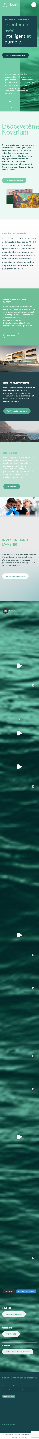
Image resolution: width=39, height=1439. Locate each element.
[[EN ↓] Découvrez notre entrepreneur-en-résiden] (19, 1204)
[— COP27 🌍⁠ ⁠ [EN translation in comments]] (19, 1137)
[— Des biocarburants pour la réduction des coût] (19, 901)
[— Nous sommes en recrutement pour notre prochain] (19, 968)
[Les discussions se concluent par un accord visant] (19, 699)
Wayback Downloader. (19, 1437)
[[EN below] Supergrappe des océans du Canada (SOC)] (19, 834)
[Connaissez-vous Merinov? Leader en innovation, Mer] (19, 800)
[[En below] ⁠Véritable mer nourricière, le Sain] (19, 1271)
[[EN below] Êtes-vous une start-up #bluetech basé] (19, 632)
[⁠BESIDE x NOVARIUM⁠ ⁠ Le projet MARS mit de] (19, 1103)
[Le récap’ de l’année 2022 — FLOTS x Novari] (19, 935)
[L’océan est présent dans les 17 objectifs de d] (19, 733)
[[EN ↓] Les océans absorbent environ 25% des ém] (19, 1170)
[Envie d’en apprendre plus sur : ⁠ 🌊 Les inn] (19, 766)
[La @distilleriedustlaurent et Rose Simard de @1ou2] (19, 1069)
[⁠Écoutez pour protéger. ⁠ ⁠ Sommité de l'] (19, 1002)
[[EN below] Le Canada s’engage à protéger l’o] (19, 666)
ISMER (33, 242)
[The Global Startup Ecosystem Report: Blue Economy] (19, 1238)
